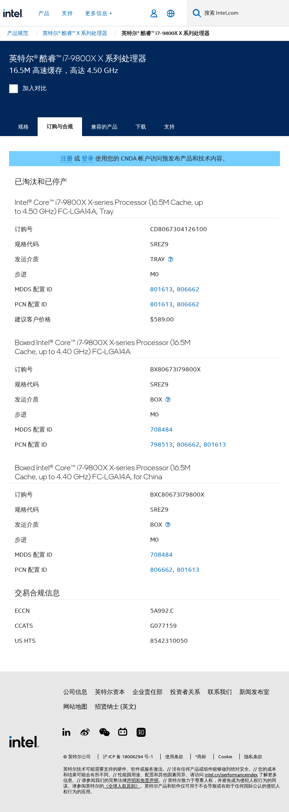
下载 (140, 126)
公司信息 (75, 692)
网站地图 (75, 706)
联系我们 (220, 692)
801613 (161, 289)
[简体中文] (170, 13)
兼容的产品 (104, 126)
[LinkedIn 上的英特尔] (66, 733)
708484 (161, 429)
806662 (188, 289)
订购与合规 (60, 126)
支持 (169, 126)
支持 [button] (67, 13)
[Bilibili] (122, 733)
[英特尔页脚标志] (24, 741)
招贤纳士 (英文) (115, 706)
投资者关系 (185, 692)
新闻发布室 (254, 692)
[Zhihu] (141, 733)
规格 (23, 126)
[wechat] (103, 733)
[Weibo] (85, 733)
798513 (161, 444)
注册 (67, 158)
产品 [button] (44, 13)
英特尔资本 (110, 692)
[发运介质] (170, 259)
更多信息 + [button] (99, 13)
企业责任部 (147, 692)
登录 (88, 158)
